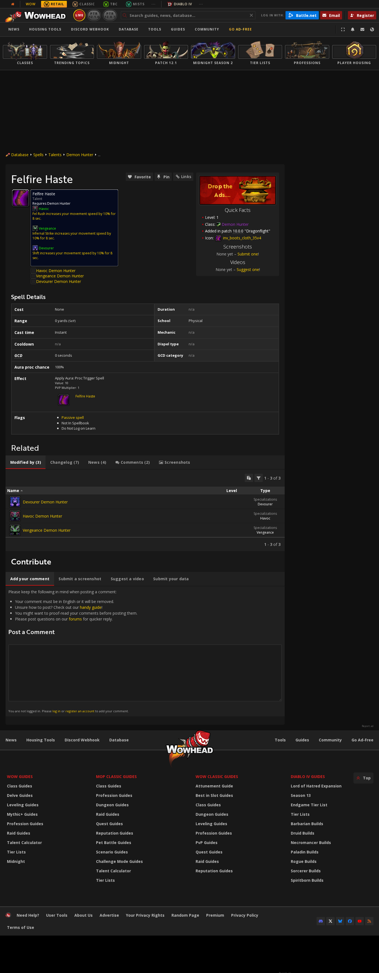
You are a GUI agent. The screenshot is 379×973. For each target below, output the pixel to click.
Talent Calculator (24, 842)
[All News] (12, 4)
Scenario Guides (112, 852)
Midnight (16, 861)
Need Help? (28, 915)
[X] (330, 921)
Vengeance (265, 532)
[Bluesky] (340, 921)
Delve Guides (20, 795)
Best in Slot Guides (214, 795)
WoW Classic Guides (217, 776)
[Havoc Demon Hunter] (15, 516)
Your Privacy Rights (145, 915)
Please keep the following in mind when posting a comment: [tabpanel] (72, 651)
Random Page (185, 915)
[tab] (26, 462)
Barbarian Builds (307, 823)
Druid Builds (302, 833)
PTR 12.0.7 (110, 15)
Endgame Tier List (309, 804)
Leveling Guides (23, 804)
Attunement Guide (214, 786)
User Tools (56, 915)
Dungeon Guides (112, 804)
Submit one (247, 254)
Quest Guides (109, 823)
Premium (215, 915)
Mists (139, 4)
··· (153, 4)
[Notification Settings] (352, 29)
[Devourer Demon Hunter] (15, 501)
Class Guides (19, 786)
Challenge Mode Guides (119, 861)
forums (75, 619)
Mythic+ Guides (22, 814)
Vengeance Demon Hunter (60, 275)
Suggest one (248, 269)
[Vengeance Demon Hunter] (15, 530)
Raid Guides (18, 833)
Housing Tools (40, 740)
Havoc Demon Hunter (55, 270)
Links (186, 176)
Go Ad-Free (240, 29)
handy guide (91, 607)
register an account (79, 711)
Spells (38, 154)
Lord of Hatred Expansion (316, 786)
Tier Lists (16, 852)
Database (128, 29)
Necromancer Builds (311, 842)
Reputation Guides (114, 833)
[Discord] (321, 921)
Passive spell (73, 417)
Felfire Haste (85, 396)
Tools (280, 740)
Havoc (265, 518)
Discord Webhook (90, 29)
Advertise (109, 915)
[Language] (372, 29)
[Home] (37, 15)
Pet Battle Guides (113, 842)
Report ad (367, 726)
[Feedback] (362, 29)
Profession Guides (25, 823)
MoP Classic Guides (116, 776)
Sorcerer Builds (306, 870)
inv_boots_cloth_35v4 (241, 237)
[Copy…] (249, 478)
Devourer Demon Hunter (58, 281)
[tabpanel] (145, 510)
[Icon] (20, 198)
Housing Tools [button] (45, 29)
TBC (114, 4)
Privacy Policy (244, 915)
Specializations (265, 499)
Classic (87, 4)
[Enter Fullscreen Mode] (343, 29)
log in (56, 711)
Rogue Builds (304, 861)
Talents (55, 154)
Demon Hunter (79, 154)
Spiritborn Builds (307, 880)
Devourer (265, 504)
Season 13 (301, 795)
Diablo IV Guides (308, 776)
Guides (178, 29)
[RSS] (369, 921)
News (13, 29)
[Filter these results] (258, 478)
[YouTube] (359, 921)
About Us (83, 915)
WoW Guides (20, 776)
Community (207, 29)
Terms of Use (20, 927)
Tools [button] (154, 29)
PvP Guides (207, 842)
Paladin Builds (305, 852)
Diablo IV (183, 4)
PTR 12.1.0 (94, 15)
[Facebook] (350, 921)
